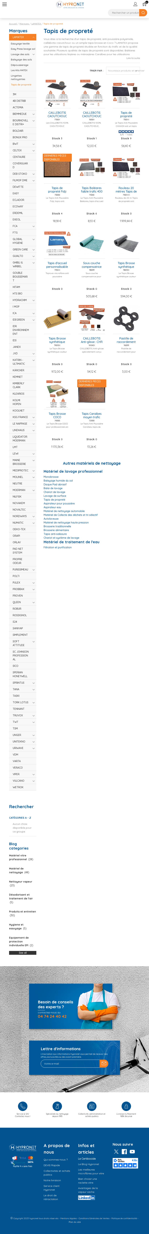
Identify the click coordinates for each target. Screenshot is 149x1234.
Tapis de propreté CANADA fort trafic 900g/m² (126, 114)
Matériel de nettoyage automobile (64, 511)
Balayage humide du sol (58, 480)
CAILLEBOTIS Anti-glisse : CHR (91, 340)
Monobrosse (51, 476)
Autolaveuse (51, 518)
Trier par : (97, 70)
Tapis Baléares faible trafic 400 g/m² (91, 190)
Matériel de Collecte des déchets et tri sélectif (71, 515)
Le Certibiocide (87, 1158)
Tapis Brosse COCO (57, 415)
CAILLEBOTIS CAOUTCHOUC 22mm (57, 114)
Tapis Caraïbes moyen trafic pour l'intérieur (92, 415)
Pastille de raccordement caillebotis (126, 340)
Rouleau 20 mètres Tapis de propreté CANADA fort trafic (126, 190)
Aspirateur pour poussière (59, 503)
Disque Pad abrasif (55, 484)
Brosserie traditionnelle (57, 526)
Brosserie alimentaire (56, 530)
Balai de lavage (53, 488)
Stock (56, 138)
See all (23, 952)
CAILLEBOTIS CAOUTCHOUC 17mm (91, 114)
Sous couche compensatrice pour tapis (92, 265)
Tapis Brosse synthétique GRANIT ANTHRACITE (126, 265)
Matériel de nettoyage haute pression (66, 522)
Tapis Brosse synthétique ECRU (57, 340)
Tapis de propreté (54, 499)
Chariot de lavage (54, 492)
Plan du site (75, 1222)
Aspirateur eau (52, 507)
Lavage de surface (55, 496)
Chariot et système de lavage (61, 537)
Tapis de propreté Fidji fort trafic (57, 190)
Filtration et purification (58, 547)
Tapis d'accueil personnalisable (57, 264)
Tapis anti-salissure (55, 534)
